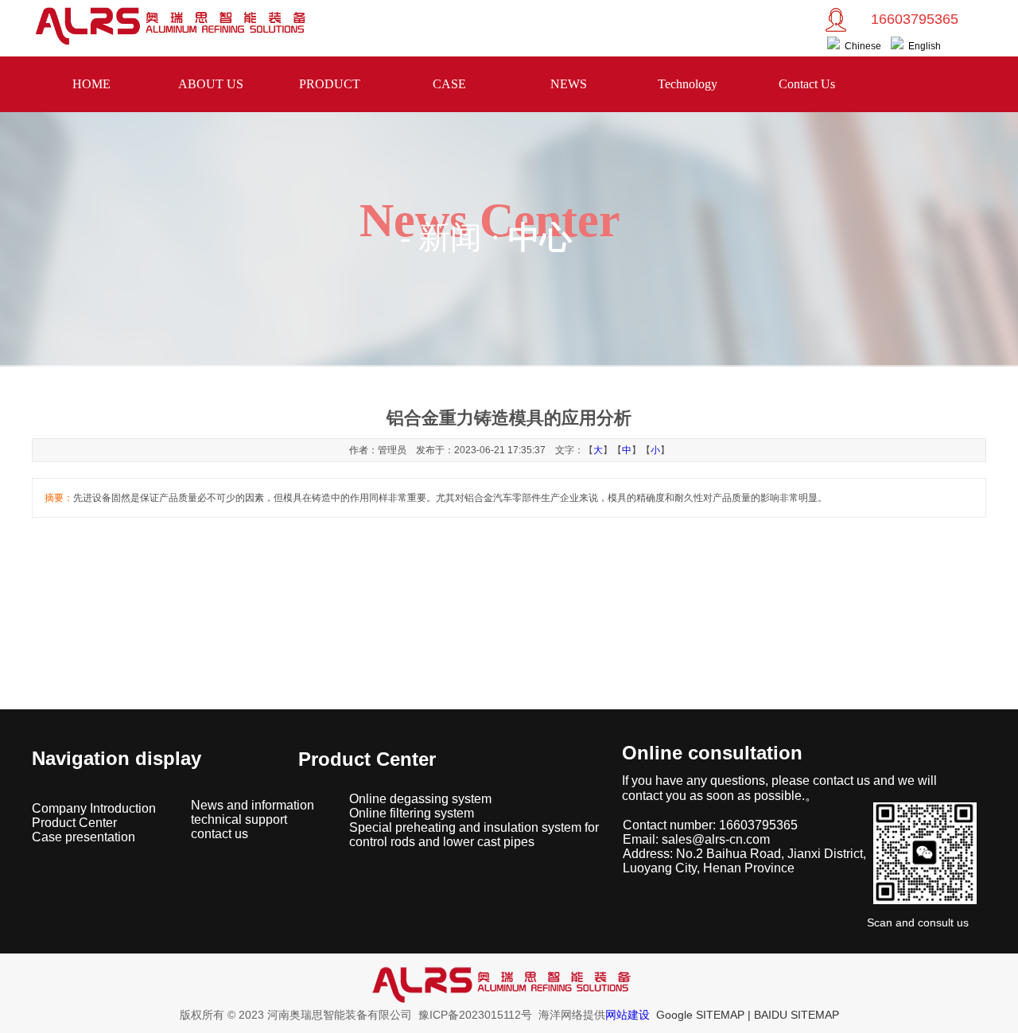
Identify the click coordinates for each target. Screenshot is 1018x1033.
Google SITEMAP (700, 1014)
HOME (91, 84)
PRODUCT (329, 84)
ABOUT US (210, 84)
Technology (687, 84)
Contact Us (807, 84)
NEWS (568, 84)
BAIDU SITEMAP (796, 1014)
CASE (449, 84)
